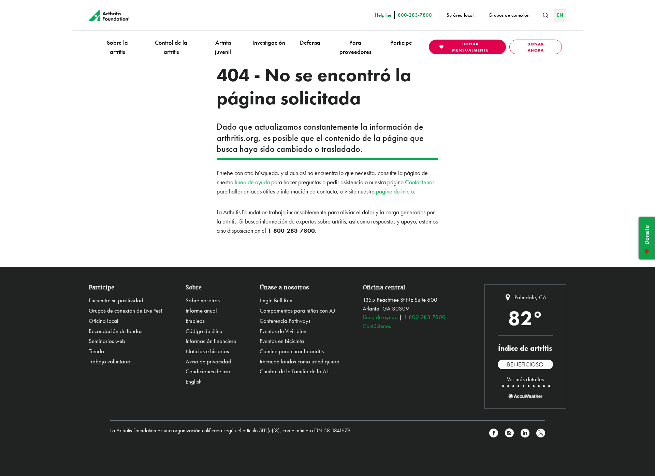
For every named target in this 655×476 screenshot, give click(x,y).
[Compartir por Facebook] (493, 433)
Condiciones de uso (208, 371)
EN (560, 15)
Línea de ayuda (380, 317)
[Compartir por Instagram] (509, 433)
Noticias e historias (207, 351)
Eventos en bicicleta (282, 341)
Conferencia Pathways (285, 320)
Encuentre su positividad (116, 300)
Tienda (96, 351)
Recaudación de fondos (115, 331)
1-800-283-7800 (425, 317)
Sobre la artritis (117, 47)
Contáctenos (419, 182)
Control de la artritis (171, 47)
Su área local (460, 15)
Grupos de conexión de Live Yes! (125, 310)
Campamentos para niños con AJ (297, 310)
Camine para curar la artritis (292, 351)
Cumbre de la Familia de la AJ (294, 371)
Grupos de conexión (509, 15)
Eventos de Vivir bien (283, 331)
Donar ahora (535, 47)
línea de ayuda (252, 182)
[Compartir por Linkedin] (525, 433)
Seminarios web (107, 341)
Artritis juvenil (223, 47)
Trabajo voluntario (109, 361)
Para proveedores (355, 47)
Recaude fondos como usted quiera (299, 361)
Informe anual (201, 310)
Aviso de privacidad (208, 361)
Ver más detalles (525, 379)
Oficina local (103, 320)
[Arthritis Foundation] (109, 15)
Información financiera (211, 341)
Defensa (310, 42)
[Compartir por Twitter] (540, 433)
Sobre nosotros (203, 300)
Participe (401, 42)
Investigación (268, 42)
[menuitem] (117, 46)
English (194, 381)
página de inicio (395, 191)
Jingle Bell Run (276, 300)
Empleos (195, 320)
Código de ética (204, 331)
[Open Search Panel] (545, 15)
